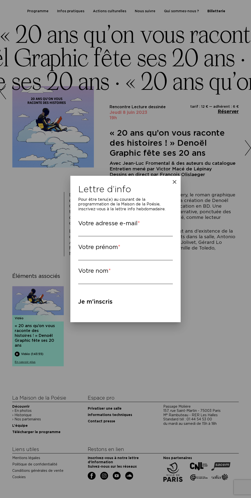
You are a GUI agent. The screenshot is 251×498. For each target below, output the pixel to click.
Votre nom (93, 270)
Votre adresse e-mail (108, 223)
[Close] (174, 182)
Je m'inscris (95, 301)
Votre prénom (98, 246)
